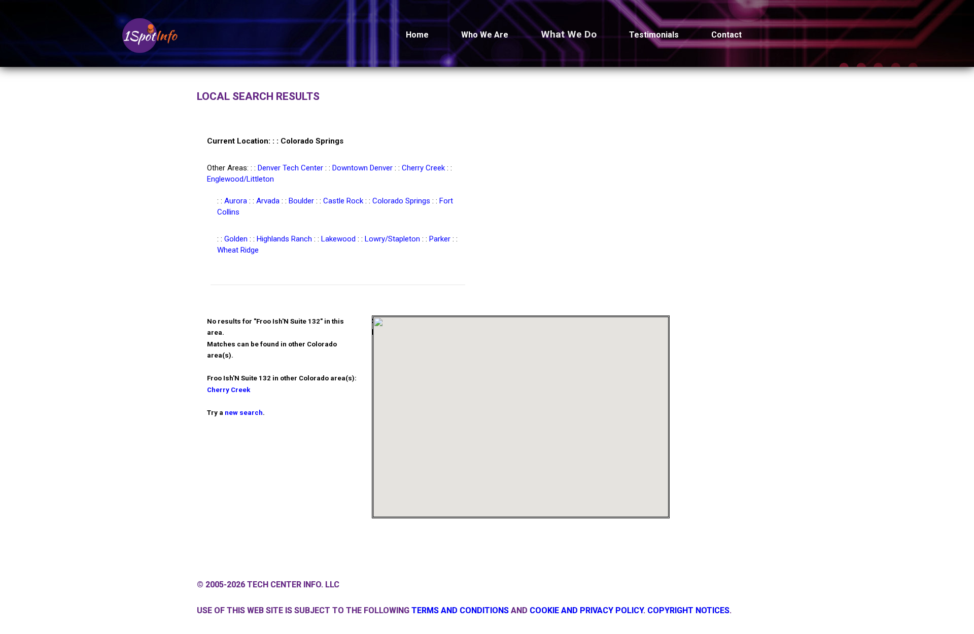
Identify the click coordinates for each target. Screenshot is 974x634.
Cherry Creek (423, 167)
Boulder (301, 200)
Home (417, 35)
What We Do (569, 34)
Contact (726, 35)
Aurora (235, 200)
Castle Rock (343, 200)
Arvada (268, 200)
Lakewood (338, 238)
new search (244, 412)
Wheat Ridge (238, 250)
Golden (236, 238)
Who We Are (484, 35)
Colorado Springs (401, 200)
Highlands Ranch (284, 238)
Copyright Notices (688, 610)
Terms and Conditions (460, 610)
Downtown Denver (362, 167)
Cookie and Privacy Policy (586, 610)
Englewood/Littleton (240, 179)
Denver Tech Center (290, 167)
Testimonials (654, 35)
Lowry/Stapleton (392, 238)
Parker (439, 238)
